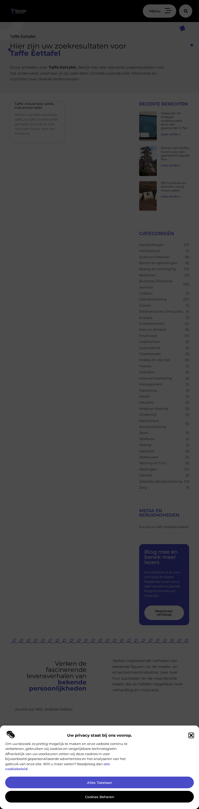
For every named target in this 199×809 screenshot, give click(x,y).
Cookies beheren (99, 797)
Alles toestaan (99, 782)
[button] (191, 735)
